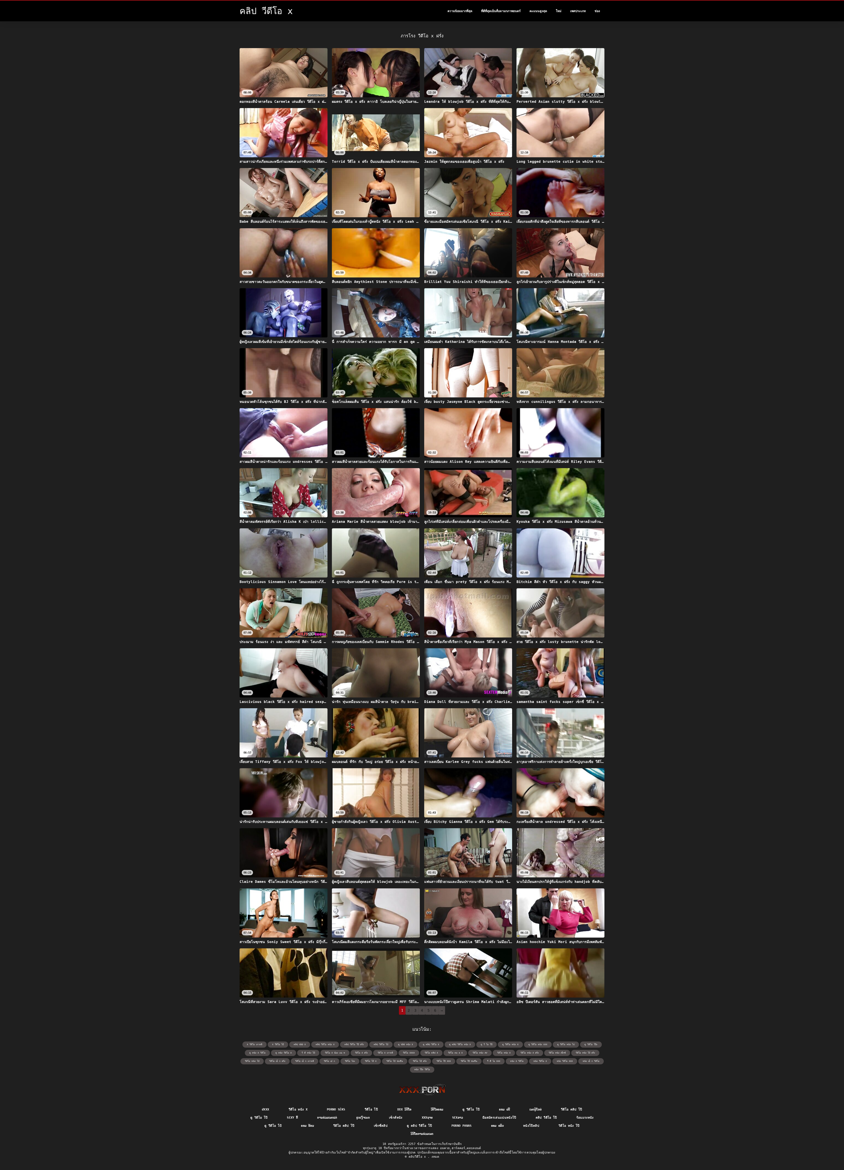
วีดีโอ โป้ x (371, 1061)
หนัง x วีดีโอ (517, 1061)
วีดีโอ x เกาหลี (385, 1053)
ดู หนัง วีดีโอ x (283, 1053)
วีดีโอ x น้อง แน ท (335, 1053)
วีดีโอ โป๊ (371, 1109)
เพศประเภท (578, 11)
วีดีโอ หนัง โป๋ (252, 1061)
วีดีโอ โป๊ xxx (444, 1061)
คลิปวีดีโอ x (418, 1156)
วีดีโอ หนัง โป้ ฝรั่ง (585, 1053)
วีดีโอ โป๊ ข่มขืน (469, 1061)
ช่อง (597, 11)
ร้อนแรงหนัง (585, 1117)
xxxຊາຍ (427, 1117)
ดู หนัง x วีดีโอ (257, 1053)
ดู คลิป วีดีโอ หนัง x (460, 1044)
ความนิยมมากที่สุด (459, 11)
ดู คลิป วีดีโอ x (431, 1044)
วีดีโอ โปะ (350, 1061)
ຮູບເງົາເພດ (363, 1117)
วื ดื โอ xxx (493, 1061)
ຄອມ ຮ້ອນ (307, 1125)
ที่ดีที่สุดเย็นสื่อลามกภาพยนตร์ (501, 11)
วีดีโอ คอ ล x (455, 1053)
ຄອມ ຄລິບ (497, 1125)
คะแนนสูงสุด (538, 11)
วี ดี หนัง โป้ (308, 1053)
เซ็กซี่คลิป (380, 1125)
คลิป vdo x (300, 1044)
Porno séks (336, 1109)
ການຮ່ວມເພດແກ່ (327, 1117)
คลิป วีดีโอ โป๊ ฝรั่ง (354, 1044)
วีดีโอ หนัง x (504, 1053)
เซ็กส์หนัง (395, 1117)
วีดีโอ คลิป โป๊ (571, 1109)
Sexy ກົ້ (292, 1117)
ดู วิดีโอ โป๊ (258, 1117)
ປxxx (265, 1109)
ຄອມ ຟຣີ (504, 1109)
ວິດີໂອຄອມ (437, 1109)
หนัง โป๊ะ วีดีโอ (422, 1069)
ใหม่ (558, 11)
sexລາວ (457, 1117)
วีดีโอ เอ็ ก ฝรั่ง (277, 1061)
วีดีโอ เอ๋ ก (329, 1061)
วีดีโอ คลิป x (431, 1053)
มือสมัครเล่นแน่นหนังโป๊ (499, 1117)
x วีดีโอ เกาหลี (254, 1044)
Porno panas (461, 1125)
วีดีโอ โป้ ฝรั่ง (420, 1061)
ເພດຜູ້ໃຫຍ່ (535, 1109)
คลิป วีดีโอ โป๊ (546, 1117)
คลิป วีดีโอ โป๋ (381, 1044)
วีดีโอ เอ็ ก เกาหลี (304, 1061)
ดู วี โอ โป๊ (486, 1044)
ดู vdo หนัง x (405, 1044)
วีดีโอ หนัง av (480, 1053)
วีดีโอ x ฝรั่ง (361, 1053)
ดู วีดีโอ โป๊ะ (590, 1044)
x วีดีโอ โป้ (278, 1044)
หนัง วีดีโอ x (540, 1061)
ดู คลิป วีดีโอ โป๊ (419, 1125)
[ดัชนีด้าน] (422, 1090)
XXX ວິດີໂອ (404, 1109)
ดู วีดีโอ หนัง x (510, 1044)
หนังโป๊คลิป (531, 1125)
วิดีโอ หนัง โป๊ (569, 1125)
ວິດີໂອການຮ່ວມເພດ (422, 1134)
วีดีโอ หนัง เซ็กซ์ (557, 1053)
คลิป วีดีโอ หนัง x (325, 1044)
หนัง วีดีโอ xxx (565, 1061)
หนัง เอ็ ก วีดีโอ (591, 1061)
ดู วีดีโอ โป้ (273, 1125)
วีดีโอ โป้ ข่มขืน (394, 1061)
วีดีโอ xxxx (409, 1053)
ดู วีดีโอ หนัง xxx (537, 1044)
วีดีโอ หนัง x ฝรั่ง (529, 1053)
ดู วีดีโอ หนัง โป (566, 1044)
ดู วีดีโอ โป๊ (471, 1109)
